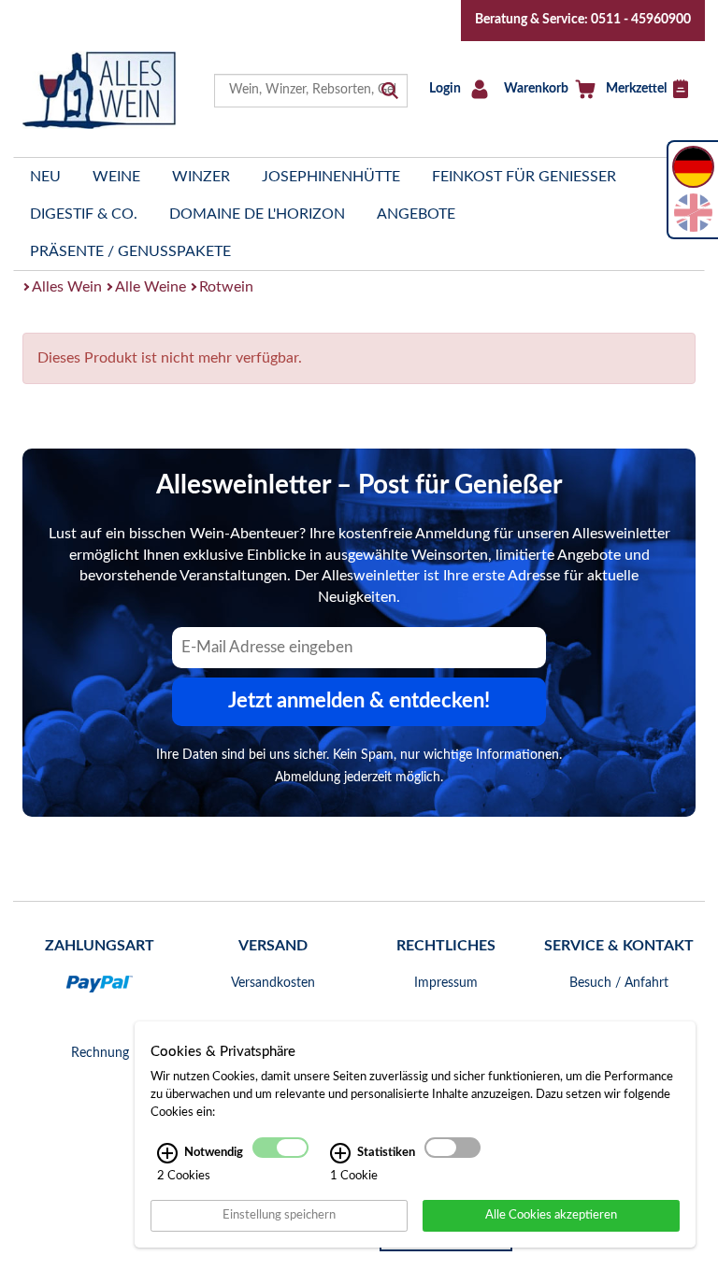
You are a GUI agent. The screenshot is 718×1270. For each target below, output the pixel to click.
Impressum (446, 983)
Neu (45, 176)
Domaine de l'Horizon (257, 214)
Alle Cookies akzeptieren (551, 1214)
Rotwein (226, 286)
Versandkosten (273, 983)
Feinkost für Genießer (524, 176)
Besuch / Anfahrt (618, 983)
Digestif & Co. (83, 214)
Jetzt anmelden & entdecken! (359, 701)
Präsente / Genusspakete (130, 251)
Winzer (201, 176)
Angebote (416, 214)
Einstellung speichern (279, 1214)
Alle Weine (150, 286)
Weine (116, 176)
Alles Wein (67, 286)
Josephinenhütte (331, 176)
